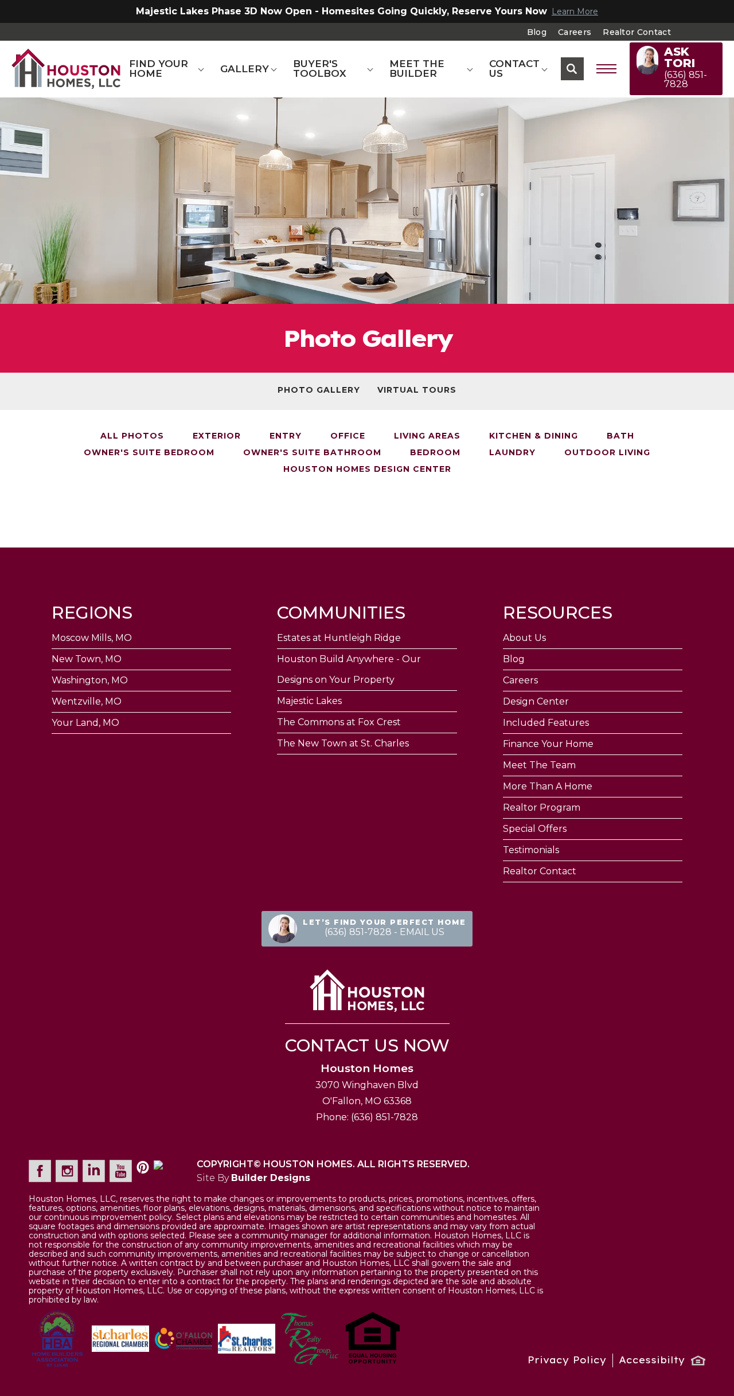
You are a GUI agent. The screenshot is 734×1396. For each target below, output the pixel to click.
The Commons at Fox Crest (339, 722)
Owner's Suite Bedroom (149, 452)
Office (347, 436)
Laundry (512, 452)
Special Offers (535, 828)
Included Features (546, 722)
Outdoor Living (607, 452)
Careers (574, 32)
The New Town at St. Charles (343, 743)
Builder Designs (270, 1177)
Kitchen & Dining (533, 436)
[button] (572, 68)
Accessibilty (652, 1360)
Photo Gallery (319, 390)
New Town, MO (87, 659)
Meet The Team (539, 765)
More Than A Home (547, 786)
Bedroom (435, 452)
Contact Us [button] (514, 68)
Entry (286, 436)
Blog (536, 32)
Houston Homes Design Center (367, 469)
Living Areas (427, 436)
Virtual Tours (416, 390)
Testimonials (531, 849)
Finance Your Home (548, 743)
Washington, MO (90, 680)
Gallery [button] (244, 69)
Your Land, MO (85, 722)
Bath (620, 436)
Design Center (536, 701)
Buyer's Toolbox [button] (319, 68)
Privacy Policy (567, 1360)
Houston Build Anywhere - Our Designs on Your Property (349, 669)
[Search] (572, 68)
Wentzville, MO (87, 701)
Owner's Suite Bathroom (312, 452)
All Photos (132, 436)
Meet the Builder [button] (416, 68)
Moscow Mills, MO (92, 637)
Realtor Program (541, 807)
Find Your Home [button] (158, 68)
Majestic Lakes (309, 700)
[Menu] (607, 69)
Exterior (217, 436)
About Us (524, 637)
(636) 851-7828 (384, 1117)
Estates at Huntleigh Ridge (339, 637)
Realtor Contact (637, 32)
